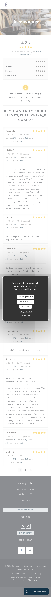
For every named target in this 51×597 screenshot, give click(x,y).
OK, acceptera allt (25, 297)
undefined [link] (26, 315)
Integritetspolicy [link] (26, 311)
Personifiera (25, 307)
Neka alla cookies (26, 302)
